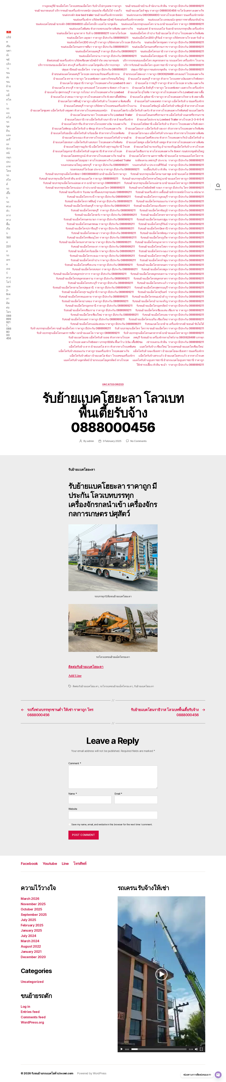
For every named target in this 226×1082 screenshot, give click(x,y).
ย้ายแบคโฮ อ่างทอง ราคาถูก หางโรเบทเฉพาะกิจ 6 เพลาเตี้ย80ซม (88, 96)
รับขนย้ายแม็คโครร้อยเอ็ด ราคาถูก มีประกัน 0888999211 (101, 251)
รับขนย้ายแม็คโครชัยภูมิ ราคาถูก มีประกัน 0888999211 (171, 210)
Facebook (29, 863)
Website (72, 808)
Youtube (50, 863)
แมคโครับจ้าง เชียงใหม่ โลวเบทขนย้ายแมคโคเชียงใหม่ (172, 346)
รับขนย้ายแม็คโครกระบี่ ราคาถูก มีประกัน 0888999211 (99, 196)
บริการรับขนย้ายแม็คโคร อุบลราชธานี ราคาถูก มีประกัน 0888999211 (164, 65)
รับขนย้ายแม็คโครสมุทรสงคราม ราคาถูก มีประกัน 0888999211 (167, 273)
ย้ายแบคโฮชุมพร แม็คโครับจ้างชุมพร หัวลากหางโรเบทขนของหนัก (68, 110)
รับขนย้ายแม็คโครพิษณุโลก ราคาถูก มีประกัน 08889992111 (102, 237)
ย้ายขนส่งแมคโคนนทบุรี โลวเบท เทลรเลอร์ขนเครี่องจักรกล (86, 74)
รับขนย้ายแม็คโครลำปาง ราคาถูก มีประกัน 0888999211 (103, 260)
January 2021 (31, 952)
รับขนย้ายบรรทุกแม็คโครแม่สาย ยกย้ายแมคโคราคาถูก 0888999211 (164, 183)
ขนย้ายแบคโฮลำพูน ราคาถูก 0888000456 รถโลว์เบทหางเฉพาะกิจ (165, 10)
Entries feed (30, 1012)
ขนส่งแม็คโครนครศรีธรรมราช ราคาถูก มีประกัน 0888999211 (168, 46)
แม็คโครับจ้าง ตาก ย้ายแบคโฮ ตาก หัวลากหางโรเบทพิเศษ (102, 346)
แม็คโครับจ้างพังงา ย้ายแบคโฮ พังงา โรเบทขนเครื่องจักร (102, 355)
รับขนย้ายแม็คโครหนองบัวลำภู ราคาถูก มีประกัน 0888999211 (168, 296)
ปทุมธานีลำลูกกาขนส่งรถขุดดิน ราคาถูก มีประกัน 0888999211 (167, 69)
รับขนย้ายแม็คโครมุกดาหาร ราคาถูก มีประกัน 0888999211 (169, 242)
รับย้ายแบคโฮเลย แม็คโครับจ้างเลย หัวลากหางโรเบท (99, 337)
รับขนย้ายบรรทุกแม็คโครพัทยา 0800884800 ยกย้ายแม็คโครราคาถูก (86, 174)
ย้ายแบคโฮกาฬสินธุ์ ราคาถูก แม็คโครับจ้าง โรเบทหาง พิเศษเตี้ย (94, 101)
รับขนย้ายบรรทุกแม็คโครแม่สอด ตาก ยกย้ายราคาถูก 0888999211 (81, 183)
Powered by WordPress (91, 1073)
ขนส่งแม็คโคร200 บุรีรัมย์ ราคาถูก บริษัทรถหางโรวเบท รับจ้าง (168, 37)
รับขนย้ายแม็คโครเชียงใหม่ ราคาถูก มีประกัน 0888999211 (104, 314)
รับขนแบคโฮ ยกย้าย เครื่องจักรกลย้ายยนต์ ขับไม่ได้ (174, 323)
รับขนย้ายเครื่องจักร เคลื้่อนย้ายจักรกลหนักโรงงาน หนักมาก (169, 192)
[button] (161, 974)
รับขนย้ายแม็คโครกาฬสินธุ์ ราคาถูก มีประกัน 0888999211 (98, 201)
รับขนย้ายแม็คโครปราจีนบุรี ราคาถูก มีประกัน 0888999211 (99, 228)
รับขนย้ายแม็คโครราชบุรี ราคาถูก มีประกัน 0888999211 (171, 255)
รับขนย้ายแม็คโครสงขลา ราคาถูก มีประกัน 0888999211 (105, 269)
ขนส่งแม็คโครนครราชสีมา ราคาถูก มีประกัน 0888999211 (94, 46)
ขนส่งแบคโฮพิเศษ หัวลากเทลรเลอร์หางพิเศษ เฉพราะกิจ (101, 28)
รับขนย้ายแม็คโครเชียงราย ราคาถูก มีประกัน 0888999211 (97, 310)
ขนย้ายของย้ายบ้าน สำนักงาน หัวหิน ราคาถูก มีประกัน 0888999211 (164, 6)
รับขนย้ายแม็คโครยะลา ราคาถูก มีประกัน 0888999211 (103, 246)
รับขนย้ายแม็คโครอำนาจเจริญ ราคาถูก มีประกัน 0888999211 (168, 301)
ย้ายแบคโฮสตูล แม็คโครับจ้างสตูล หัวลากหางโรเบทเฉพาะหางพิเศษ (165, 142)
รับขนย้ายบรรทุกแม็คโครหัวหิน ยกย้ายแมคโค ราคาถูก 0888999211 (78, 178)
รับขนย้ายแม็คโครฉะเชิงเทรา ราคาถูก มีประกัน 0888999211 (169, 205)
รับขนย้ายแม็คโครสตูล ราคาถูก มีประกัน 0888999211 (172, 269)
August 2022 (31, 946)
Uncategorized (113, 384)
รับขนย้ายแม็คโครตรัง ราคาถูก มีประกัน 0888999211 (106, 214)
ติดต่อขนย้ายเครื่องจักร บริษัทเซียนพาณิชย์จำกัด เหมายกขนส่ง (83, 60)
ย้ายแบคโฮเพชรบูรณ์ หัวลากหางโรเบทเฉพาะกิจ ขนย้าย (93, 155)
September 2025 (34, 915)
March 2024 (30, 941)
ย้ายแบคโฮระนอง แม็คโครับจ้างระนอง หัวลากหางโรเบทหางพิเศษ (166, 133)
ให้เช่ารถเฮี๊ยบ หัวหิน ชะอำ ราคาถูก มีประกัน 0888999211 (170, 364)
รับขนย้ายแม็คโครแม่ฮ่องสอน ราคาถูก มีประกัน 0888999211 (105, 323)
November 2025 (33, 904)
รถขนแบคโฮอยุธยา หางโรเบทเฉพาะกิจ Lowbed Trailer (98, 160)
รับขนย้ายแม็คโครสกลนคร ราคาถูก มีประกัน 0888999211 (170, 264)
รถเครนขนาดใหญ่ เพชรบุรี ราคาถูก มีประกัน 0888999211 (94, 164)
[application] (161, 974)
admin (90, 441)
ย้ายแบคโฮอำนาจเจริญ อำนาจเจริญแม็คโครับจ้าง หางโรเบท (169, 146)
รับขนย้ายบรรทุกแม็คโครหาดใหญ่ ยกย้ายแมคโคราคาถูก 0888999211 (163, 178)
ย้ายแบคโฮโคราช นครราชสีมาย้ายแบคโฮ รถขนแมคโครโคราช (166, 155)
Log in (25, 1006)
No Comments (138, 441)
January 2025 (31, 930)
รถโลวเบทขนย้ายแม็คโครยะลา (116, 686)
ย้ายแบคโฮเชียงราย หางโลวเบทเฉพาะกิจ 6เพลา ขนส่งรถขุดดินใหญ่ (165, 151)
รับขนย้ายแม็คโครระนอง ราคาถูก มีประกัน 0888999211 (171, 251)
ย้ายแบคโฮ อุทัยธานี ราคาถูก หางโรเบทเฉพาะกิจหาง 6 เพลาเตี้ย (167, 96)
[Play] (121, 1049)
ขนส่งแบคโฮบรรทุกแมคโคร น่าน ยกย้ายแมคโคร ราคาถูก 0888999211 (162, 24)
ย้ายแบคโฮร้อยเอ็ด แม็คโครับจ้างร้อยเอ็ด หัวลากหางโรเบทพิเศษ (88, 133)
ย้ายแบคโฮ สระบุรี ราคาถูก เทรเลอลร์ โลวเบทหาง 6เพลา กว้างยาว (90, 87)
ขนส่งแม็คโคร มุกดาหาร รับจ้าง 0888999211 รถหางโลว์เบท (91, 33)
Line (65, 863)
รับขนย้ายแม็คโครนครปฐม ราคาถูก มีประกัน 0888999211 (170, 219)
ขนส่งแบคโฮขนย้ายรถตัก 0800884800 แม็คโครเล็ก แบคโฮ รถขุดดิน (76, 24)
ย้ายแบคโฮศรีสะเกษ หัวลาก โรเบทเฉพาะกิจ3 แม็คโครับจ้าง (169, 137)
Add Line (74, 676)
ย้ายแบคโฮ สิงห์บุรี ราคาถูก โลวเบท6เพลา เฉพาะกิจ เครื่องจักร (168, 87)
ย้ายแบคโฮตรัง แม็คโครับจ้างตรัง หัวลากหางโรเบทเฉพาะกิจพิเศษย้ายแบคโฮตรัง (157, 110)
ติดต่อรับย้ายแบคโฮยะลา (86, 686)
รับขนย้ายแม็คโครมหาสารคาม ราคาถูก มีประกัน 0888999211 (95, 242)
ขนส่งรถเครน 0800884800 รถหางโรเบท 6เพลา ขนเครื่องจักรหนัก (165, 15)
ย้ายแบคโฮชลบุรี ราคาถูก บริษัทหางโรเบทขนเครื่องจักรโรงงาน (100, 105)
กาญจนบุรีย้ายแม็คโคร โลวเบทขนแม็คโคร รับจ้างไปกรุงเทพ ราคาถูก (81, 6)
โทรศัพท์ (79, 863)
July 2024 (28, 936)
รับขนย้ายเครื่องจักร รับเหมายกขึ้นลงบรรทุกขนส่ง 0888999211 (95, 192)
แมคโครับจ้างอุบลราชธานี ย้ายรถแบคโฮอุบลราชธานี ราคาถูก (168, 360)
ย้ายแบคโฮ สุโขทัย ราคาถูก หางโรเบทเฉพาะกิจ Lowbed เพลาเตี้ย (166, 92)
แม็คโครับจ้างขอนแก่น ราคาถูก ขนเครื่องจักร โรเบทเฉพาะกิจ (94, 351)
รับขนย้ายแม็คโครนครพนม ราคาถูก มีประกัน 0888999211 (101, 224)
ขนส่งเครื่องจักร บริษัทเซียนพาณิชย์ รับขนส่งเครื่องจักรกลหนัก (108, 19)
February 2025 (32, 925)
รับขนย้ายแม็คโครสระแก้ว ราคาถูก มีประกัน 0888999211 (170, 283)
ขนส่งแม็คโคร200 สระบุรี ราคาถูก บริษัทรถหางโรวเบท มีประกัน (104, 42)
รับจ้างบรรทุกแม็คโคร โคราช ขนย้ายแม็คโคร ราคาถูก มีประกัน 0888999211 (159, 328)
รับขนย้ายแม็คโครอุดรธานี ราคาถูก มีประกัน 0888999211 (99, 305)
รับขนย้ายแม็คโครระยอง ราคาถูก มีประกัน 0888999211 (102, 255)
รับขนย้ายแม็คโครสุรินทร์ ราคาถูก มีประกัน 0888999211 (171, 292)
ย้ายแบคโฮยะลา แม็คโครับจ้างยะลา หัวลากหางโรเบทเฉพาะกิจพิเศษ (164, 128)
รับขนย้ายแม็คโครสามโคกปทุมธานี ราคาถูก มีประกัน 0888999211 (92, 287)
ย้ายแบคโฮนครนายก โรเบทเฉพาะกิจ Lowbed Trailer (101, 114)
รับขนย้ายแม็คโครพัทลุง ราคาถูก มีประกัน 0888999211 (172, 233)
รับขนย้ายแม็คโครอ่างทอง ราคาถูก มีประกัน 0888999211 (95, 301)
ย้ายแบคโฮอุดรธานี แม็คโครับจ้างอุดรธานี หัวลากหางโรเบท (87, 151)
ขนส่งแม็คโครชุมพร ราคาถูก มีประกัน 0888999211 (174, 42)
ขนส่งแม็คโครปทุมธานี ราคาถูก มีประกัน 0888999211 (172, 56)
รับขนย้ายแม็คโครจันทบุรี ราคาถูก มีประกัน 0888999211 (97, 205)
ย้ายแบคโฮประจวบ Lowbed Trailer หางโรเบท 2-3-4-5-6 (170, 119)
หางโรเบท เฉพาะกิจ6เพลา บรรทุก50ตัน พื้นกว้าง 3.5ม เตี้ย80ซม (106, 342)
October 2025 (31, 909)
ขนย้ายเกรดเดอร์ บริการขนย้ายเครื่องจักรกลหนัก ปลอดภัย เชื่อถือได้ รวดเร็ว (78, 10)
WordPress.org (32, 1022)
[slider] (159, 1049)
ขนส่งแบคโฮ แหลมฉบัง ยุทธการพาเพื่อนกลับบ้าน (176, 19)
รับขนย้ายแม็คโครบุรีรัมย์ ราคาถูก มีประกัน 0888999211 (171, 224)
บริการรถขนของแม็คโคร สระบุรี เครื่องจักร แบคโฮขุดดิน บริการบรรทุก (79, 65)
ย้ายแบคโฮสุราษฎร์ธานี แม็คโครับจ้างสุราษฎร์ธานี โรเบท (97, 146)
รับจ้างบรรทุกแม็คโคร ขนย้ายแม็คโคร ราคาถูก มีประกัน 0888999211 (70, 328)
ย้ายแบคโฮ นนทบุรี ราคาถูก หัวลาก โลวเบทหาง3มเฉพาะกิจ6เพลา (166, 78)
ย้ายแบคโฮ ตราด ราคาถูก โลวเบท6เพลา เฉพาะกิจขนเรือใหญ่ (88, 78)
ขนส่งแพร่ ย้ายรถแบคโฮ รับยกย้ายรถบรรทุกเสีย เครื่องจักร (170, 28)
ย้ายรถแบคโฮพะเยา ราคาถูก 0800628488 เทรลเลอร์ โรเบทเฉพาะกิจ (163, 74)
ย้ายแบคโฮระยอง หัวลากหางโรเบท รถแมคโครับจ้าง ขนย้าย (97, 137)
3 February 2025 (112, 441)
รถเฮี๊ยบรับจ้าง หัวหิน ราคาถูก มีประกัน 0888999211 (173, 169)
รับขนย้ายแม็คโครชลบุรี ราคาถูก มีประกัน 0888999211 (103, 210)
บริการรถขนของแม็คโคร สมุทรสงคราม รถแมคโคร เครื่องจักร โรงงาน (163, 60)
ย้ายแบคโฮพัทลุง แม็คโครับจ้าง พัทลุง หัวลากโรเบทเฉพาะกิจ (86, 128)
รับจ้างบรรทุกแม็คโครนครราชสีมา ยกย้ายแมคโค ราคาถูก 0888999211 (78, 333)
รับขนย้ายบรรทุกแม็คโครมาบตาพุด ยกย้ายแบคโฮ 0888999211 (167, 174)
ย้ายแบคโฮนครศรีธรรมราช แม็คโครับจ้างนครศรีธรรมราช (170, 114)
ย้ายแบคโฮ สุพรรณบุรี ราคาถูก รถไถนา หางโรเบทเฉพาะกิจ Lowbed (84, 92)
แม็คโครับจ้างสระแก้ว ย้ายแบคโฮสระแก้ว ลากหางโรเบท (171, 355)
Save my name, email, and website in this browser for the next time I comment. (111, 824)
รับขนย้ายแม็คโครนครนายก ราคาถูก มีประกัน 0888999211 (98, 219)
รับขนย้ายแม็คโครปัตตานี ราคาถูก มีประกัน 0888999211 (171, 228)
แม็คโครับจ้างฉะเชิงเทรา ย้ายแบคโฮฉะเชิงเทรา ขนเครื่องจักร (168, 351)
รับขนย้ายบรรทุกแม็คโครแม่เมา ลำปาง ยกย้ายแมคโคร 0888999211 (85, 187)
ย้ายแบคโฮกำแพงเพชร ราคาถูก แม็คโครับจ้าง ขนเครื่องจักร (169, 101)
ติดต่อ (85, 667)
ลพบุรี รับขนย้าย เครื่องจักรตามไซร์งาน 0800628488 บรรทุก (168, 337)
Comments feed (33, 1017)
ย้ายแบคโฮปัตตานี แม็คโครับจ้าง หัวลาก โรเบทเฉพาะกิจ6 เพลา (167, 124)
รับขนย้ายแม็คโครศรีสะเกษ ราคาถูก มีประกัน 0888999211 (99, 264)
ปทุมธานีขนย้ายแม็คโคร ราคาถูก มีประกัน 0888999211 (94, 69)
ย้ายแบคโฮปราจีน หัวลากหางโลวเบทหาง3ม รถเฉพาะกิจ (94, 124)
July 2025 (28, 920)
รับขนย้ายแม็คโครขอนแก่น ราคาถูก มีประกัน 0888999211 (170, 201)
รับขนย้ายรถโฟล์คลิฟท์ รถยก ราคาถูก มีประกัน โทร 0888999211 (166, 187)
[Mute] (196, 1049)
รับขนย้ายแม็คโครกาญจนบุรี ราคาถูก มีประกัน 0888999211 (169, 196)
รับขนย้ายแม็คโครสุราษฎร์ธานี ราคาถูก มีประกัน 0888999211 (98, 292)
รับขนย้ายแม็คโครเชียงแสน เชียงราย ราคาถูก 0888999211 (169, 310)
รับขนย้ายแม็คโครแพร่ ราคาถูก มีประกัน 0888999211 (93, 319)
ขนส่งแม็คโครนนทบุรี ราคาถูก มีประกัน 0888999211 (106, 51)
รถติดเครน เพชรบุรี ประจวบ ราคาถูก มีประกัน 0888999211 (169, 160)
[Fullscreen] (201, 1049)
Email (118, 793)
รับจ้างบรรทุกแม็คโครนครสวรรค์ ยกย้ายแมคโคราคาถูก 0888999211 (163, 333)
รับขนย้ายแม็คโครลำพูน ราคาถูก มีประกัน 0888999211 (172, 260)
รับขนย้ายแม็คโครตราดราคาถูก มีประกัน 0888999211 (172, 214)
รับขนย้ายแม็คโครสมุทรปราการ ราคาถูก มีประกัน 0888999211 (90, 273)
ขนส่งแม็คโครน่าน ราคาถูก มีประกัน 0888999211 (108, 56)
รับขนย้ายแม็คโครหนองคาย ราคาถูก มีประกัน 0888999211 (93, 296)
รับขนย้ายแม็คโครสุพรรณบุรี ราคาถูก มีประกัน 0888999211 (169, 287)
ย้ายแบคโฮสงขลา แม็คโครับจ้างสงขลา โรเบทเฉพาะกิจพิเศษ (87, 142)
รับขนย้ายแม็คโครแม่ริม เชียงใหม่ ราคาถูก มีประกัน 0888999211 (166, 319)
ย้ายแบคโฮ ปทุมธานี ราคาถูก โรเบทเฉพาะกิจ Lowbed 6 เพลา (96, 83)
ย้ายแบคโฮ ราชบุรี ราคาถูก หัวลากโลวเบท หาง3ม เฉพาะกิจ (169, 83)
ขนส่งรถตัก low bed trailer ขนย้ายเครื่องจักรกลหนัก (92, 15)
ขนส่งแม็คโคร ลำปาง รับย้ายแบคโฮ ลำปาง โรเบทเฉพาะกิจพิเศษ (167, 33)
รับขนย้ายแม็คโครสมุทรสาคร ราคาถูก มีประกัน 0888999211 (168, 278)
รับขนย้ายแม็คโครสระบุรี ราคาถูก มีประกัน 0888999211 (100, 283)
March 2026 (30, 899)
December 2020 (33, 957)
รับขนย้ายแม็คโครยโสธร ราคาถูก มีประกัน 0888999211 (171, 246)
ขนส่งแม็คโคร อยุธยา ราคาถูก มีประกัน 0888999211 (97, 37)
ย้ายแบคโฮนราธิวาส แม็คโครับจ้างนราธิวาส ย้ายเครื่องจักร (99, 119)
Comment (74, 763)
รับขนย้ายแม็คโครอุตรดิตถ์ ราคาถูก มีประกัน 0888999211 (170, 305)
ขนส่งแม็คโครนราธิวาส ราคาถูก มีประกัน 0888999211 (172, 51)
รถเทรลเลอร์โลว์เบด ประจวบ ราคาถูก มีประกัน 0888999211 (104, 169)
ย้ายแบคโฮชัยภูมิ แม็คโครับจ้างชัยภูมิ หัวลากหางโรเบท (172, 105)
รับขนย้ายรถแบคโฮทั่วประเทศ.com (52, 1073)
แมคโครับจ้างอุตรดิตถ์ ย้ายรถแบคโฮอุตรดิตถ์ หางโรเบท (96, 360)
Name (72, 793)
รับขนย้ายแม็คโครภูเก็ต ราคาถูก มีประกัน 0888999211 (172, 237)
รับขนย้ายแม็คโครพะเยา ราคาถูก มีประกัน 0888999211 (103, 233)
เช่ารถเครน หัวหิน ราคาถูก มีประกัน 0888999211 (175, 342)
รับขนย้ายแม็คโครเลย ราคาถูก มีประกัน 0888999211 (173, 314)
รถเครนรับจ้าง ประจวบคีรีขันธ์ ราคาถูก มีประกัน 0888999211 (168, 164)
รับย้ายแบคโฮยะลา (144, 686)
